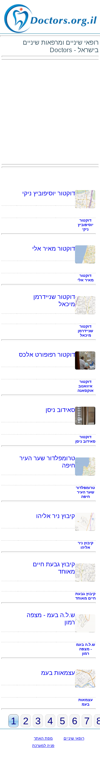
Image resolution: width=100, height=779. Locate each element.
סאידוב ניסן (60, 409)
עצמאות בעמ (58, 672)
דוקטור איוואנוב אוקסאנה (86, 386)
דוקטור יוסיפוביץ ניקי (48, 193)
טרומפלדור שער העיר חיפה (85, 492)
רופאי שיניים (74, 738)
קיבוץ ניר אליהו (55, 515)
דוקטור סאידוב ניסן (85, 439)
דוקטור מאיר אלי (53, 248)
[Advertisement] (50, 112)
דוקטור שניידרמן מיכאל (85, 330)
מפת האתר (43, 738)
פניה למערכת (43, 745)
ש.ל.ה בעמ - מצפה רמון (85, 649)
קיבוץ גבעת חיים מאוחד (85, 595)
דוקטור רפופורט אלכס (47, 354)
